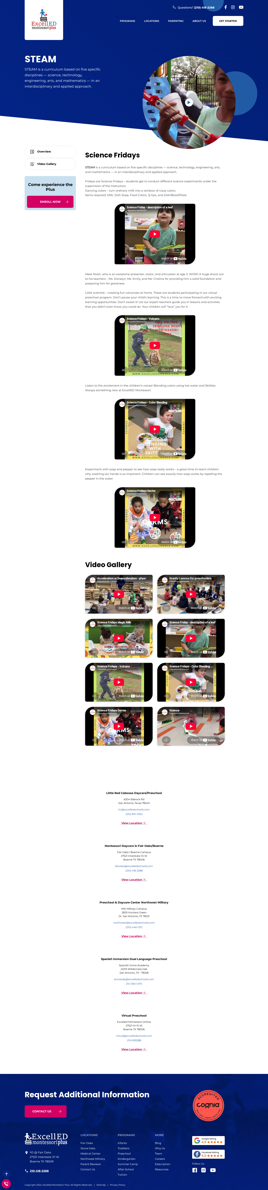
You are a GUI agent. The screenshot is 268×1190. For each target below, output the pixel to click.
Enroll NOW (50, 201)
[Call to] (6, 1183)
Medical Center (90, 1153)
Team (158, 1153)
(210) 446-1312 (134, 927)
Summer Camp (128, 1164)
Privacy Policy (117, 1184)
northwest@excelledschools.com (134, 922)
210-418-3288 (39, 1170)
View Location (132, 823)
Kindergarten (126, 1158)
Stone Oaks (87, 1148)
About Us (199, 21)
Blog (158, 1143)
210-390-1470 (134, 983)
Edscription (162, 1164)
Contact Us (87, 1169)
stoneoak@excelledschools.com (134, 979)
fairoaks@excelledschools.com (134, 866)
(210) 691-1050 (134, 814)
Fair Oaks (86, 1143)
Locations (151, 21)
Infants (122, 1143)
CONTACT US (41, 1111)
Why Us (160, 1148)
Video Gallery (46, 164)
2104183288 (134, 1040)
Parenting (175, 21)
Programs (127, 21)
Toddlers (123, 1148)
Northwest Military (92, 1158)
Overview (44, 151)
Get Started (228, 21)
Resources (161, 1169)
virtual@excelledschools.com (134, 1035)
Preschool (124, 1153)
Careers (160, 1158)
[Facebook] (225, 7)
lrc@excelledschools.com (134, 809)
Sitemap (101, 1184)
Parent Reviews (90, 1164)
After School (126, 1169)
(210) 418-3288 (204, 7)
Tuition (122, 1174)
